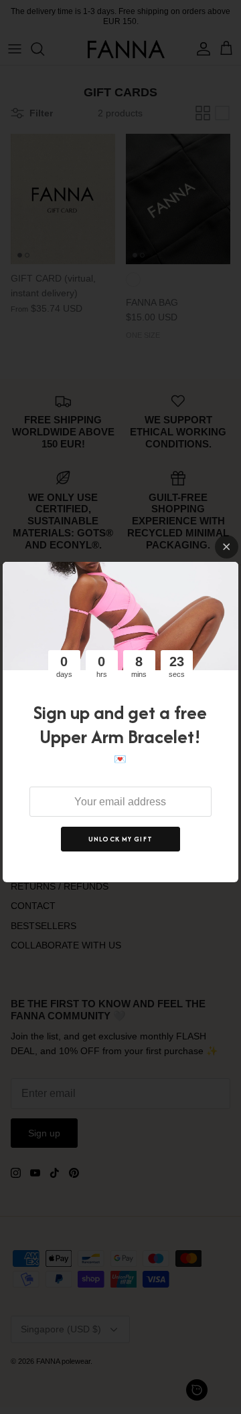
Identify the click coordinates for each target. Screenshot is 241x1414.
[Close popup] (226, 547)
